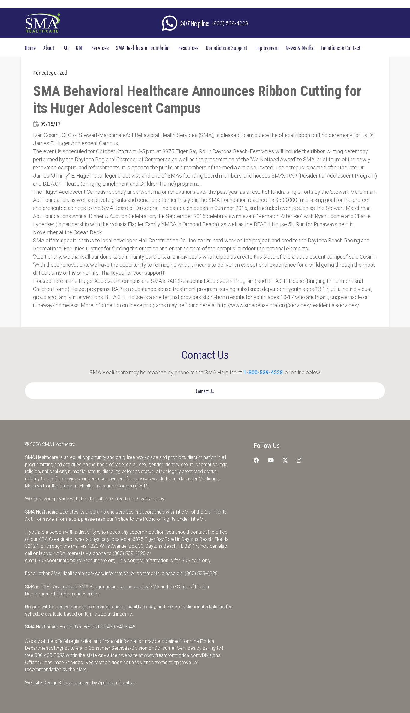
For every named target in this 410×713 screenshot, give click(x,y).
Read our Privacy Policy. (140, 499)
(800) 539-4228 (230, 23)
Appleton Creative (116, 682)
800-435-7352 (50, 655)
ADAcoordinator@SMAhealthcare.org (76, 560)
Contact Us (205, 390)
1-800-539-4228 (263, 372)
